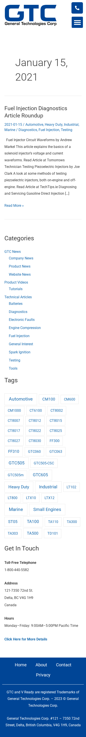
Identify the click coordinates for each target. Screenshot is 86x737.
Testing (66, 130)
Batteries (15, 304)
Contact (63, 664)
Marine (9, 130)
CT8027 (14, 441)
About (41, 664)
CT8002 (56, 410)
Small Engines (47, 509)
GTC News (12, 252)
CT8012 (35, 421)
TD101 (52, 533)
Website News (20, 274)
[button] (77, 22)
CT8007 (14, 421)
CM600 (69, 399)
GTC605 (40, 474)
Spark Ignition (19, 352)
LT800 (12, 498)
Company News (21, 258)
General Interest (21, 344)
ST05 (12, 521)
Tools (13, 368)
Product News (19, 266)
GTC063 (55, 451)
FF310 (13, 451)
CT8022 (35, 431)
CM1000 (14, 410)
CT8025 (56, 431)
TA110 (53, 522)
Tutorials (15, 289)
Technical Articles (18, 297)
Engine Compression (25, 328)
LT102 (71, 487)
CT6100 (36, 410)
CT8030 (35, 441)
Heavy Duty (53, 124)
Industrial (71, 124)
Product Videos (16, 282)
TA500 (32, 533)
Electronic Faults (22, 320)
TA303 (13, 533)
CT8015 (56, 421)
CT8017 (14, 431)
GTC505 (16, 463)
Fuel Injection (49, 130)
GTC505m (16, 475)
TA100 (33, 521)
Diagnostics (28, 130)
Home (21, 664)
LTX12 (49, 498)
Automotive (34, 124)
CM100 (48, 399)
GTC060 (34, 451)
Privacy (43, 675)
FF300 (55, 441)
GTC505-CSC (44, 463)
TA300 (72, 522)
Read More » (14, 205)
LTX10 (31, 498)
